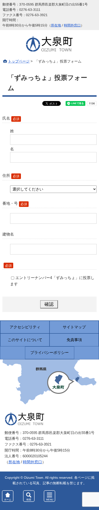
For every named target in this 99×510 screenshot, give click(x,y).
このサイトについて (25, 340)
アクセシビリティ (25, 327)
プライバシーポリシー (49, 353)
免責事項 (74, 340)
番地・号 (14, 203)
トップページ (19, 61)
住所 (10, 175)
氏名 (10, 118)
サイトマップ (74, 327)
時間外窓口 (72, 25)
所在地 (56, 25)
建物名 (8, 234)
